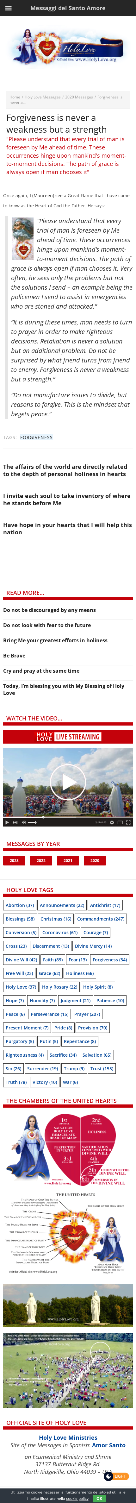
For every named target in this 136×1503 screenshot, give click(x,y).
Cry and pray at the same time (41, 670)
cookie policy (77, 1498)
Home (14, 97)
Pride (63, 1028)
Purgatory (20, 1041)
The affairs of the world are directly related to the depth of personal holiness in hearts (65, 470)
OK (99, 1498)
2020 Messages (79, 97)
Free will (19, 973)
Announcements (62, 905)
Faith (53, 960)
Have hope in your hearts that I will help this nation (67, 528)
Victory (45, 1082)
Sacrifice (63, 1055)
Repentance (80, 1041)
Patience (110, 1000)
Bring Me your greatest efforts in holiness (55, 640)
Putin (49, 1041)
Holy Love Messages (43, 97)
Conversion (21, 932)
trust (101, 1069)
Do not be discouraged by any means (49, 610)
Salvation (97, 1055)
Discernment (51, 946)
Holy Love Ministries (68, 1437)
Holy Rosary (59, 987)
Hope (15, 1000)
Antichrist (105, 905)
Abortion (20, 905)
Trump (74, 1069)
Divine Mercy (93, 946)
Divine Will (21, 960)
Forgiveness (36, 437)
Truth (16, 1082)
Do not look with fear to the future (47, 625)
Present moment (27, 1028)
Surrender (42, 1069)
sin (13, 1069)
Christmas (55, 919)
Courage (95, 932)
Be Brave (14, 655)
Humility (42, 1000)
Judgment (75, 1000)
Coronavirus (59, 932)
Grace (49, 973)
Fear (78, 960)
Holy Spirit (98, 987)
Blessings (20, 919)
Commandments (100, 919)
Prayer (87, 1014)
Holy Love (21, 987)
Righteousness (25, 1055)
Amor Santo (109, 1445)
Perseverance (49, 1014)
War (70, 1082)
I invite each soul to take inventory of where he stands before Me (67, 499)
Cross (16, 946)
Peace (15, 1014)
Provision (92, 1028)
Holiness (80, 973)
